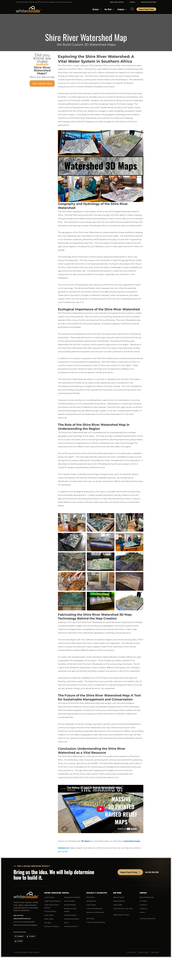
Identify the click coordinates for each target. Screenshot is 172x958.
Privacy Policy (131, 952)
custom (42, 64)
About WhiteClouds (147, 897)
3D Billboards (91, 901)
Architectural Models (71, 919)
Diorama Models (70, 905)
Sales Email (155, 952)
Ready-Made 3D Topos (148, 2)
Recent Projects (118, 897)
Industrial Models (70, 915)
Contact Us (143, 908)
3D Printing (90, 918)
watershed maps (131, 841)
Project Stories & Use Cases (123, 908)
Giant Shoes (90, 897)
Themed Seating (50, 911)
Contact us (63, 848)
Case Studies (117, 905)
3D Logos (47, 923)
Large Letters (49, 915)
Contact (132, 2)
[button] (100, 9)
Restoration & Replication (95, 912)
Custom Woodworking (94, 908)
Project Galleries (119, 901)
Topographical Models (72, 897)
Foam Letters (91, 905)
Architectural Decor (71, 926)
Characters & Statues (51, 926)
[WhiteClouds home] (25, 895)
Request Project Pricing (130, 872)
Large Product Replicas (52, 901)
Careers (142, 912)
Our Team (143, 901)
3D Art (66, 923)
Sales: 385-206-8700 (117, 2)
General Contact (143, 952)
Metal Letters (49, 919)
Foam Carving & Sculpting (95, 922)
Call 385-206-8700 (152, 872)
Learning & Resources (147, 918)
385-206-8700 (18, 915)
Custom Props (49, 897)
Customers (143, 905)
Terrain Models (69, 901)
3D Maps (85, 841)
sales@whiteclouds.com (22, 918)
